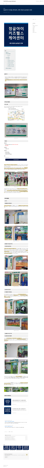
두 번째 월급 (34, 26)
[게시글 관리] (7, 431)
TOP (40, 465)
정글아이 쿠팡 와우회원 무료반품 (9, 421)
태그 (6, 3)
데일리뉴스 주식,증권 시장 (35, 25)
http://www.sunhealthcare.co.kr (8, 425)
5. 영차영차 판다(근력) (10, 63)
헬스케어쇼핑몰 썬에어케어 (8, 426)
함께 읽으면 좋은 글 (8, 68)
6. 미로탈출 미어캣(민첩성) (10, 64)
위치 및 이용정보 (8, 53)
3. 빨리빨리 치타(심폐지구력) (11, 61)
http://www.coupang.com (8, 420)
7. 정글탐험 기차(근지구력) (10, 65)
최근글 (33, 19)
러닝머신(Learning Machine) (9, 1)
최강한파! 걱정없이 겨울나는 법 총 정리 (9, 437)
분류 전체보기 (34, 23)
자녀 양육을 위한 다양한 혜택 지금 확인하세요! (10, 436)
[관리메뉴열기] (42, 1)
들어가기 (7, 52)
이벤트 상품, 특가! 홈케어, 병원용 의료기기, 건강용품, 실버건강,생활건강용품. (14, 427)
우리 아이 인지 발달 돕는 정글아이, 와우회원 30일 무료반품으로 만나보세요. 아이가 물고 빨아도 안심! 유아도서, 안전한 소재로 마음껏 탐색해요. (16, 422)
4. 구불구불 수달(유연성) (10, 62)
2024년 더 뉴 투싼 (34, 32)
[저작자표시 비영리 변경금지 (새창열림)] (12, 431)
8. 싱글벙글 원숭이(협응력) (10, 66)
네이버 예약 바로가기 (16, 159)
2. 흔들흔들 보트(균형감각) (10, 60)
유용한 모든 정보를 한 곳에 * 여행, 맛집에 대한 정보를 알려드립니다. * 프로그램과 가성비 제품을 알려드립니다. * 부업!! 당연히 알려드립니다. (15, 455)
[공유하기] (6, 431)
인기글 (35, 19)
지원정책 (33, 31)
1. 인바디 (8, 59)
